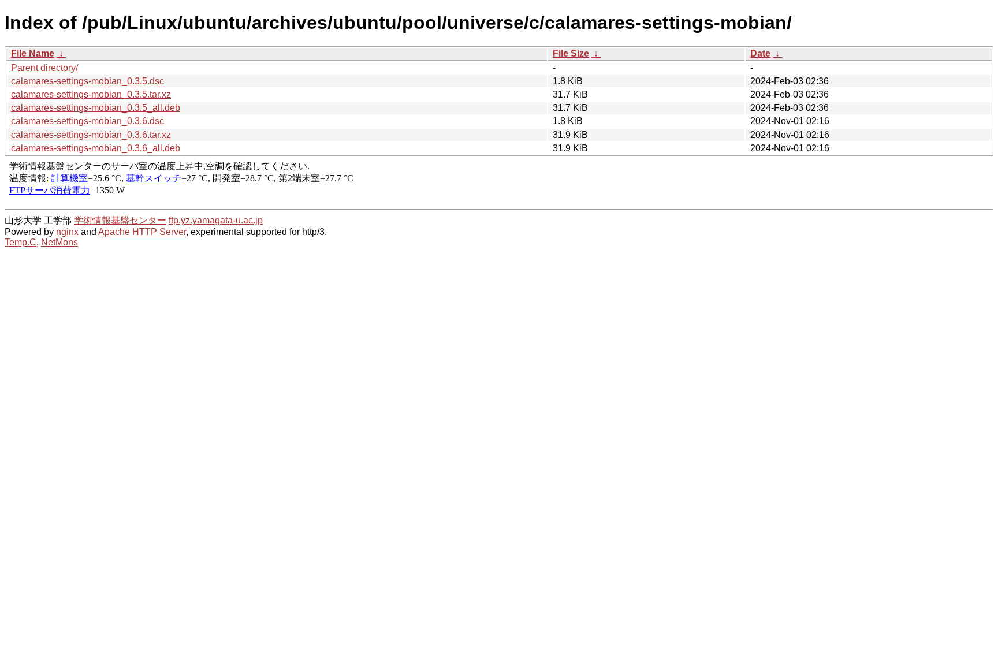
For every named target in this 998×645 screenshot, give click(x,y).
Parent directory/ (44, 68)
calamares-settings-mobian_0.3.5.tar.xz (91, 94)
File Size (571, 53)
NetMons (59, 242)
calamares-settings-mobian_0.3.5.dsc (87, 81)
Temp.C (20, 242)
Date (760, 53)
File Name (32, 53)
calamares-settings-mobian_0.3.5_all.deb (95, 108)
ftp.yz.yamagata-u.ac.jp (216, 220)
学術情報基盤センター (120, 220)
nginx (67, 232)
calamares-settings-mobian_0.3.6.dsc (87, 121)
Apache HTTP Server (142, 232)
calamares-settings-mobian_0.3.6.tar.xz (91, 135)
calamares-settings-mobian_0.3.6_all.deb (95, 148)
